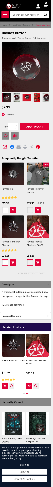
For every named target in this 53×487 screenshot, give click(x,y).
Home (4, 25)
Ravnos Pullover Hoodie (35, 190)
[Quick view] (11, 386)
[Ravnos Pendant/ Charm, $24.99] (13, 345)
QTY (6, 126)
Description (8, 284)
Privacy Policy (14, 458)
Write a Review (25, 38)
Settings (24, 464)
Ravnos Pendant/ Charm (11, 243)
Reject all (24, 472)
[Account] (38, 6)
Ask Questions (40, 38)
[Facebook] (12, 147)
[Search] (45, 14)
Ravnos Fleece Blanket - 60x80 (35, 243)
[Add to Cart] (5, 386)
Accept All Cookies (24, 479)
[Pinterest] (38, 147)
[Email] (18, 147)
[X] (31, 147)
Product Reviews (11, 315)
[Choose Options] (29, 386)
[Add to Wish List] (5, 136)
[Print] (25, 147)
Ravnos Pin (7, 188)
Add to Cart (34, 126)
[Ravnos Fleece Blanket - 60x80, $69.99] (37, 345)
